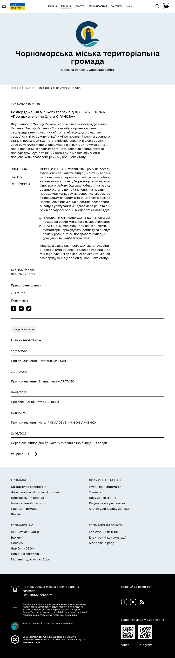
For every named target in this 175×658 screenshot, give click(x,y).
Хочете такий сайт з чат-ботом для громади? (48, 623)
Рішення (29, 87)
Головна (16, 87)
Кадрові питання (24, 329)
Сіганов (19, 293)
